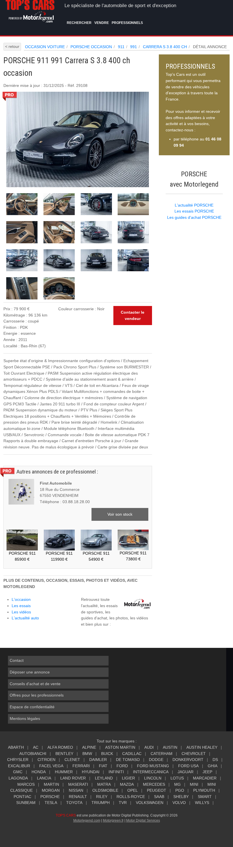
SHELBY (181, 796)
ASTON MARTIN (120, 747)
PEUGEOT (156, 790)
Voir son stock (119, 514)
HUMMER (64, 772)
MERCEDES (154, 784)
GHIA (212, 766)
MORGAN (51, 790)
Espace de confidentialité (32, 707)
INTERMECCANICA (150, 772)
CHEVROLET (194, 753)
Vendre (101, 23)
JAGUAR (186, 772)
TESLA (51, 802)
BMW (87, 753)
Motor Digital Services (143, 820)
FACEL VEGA (51, 766)
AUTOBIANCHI (32, 753)
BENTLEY (64, 753)
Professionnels (127, 23)
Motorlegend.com (86, 820)
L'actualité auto (25, 618)
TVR (123, 802)
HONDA (39, 772)
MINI (194, 784)
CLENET (72, 759)
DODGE (156, 759)
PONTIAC (22, 796)
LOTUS (177, 778)
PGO (179, 790)
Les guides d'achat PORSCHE (194, 217)
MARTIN (51, 784)
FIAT (103, 766)
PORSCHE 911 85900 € (22, 556)
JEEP (207, 772)
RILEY (101, 796)
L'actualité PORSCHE (194, 205)
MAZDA (127, 784)
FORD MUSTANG (153, 766)
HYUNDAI (90, 772)
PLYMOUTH (204, 790)
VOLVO (179, 802)
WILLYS (202, 802)
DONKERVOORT (187, 759)
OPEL (132, 790)
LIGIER (128, 778)
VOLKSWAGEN (149, 802)
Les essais (21, 605)
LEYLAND (104, 778)
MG (177, 784)
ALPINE (89, 747)
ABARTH (16, 747)
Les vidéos (21, 612)
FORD (122, 766)
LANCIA (44, 778)
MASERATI (78, 784)
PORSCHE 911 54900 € (96, 556)
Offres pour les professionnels (37, 695)
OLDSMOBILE (105, 790)
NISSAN (76, 790)
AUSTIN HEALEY (201, 747)
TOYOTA (74, 802)
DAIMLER (98, 759)
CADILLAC (132, 753)
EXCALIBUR (19, 766)
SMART (205, 796)
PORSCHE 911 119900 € (59, 556)
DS (215, 759)
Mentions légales (25, 718)
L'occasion (21, 599)
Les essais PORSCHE (194, 211)
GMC (17, 772)
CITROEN (46, 759)
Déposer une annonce (30, 672)
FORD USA (188, 766)
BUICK (107, 753)
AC (35, 747)
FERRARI (81, 766)
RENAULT (78, 796)
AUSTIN (170, 747)
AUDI (149, 747)
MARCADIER (205, 778)
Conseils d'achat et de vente (35, 683)
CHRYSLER (17, 759)
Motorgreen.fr (113, 820)
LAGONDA (18, 778)
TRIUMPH (100, 802)
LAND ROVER (73, 778)
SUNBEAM (26, 802)
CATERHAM (161, 753)
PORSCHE (50, 796)
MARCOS (26, 784)
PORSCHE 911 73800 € (133, 556)
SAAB (159, 796)
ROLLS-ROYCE (130, 796)
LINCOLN (152, 778)
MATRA (104, 784)
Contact (17, 660)
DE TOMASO (128, 759)
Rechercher (79, 23)
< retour (12, 46)
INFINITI (116, 772)
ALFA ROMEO (60, 747)
